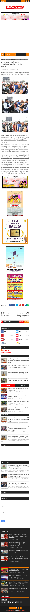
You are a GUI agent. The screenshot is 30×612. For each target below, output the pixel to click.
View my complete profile (6, 352)
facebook (21, 321)
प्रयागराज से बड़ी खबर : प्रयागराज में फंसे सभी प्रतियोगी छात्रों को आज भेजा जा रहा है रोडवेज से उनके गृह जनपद (18, 536)
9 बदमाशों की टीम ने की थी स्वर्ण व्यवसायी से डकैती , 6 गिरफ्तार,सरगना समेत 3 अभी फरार (17, 484)
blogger (27, 321)
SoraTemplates (11, 610)
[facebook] (22, 1)
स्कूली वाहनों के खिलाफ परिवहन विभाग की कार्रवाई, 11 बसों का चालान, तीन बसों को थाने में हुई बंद (18, 402)
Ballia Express (5, 350)
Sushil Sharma (22, 610)
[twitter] (24, 1)
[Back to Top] (21, 608)
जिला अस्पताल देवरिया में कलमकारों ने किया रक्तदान (18, 550)
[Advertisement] (15, 37)
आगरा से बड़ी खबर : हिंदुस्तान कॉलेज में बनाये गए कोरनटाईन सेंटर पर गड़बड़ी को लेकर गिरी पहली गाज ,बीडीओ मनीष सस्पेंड (18, 558)
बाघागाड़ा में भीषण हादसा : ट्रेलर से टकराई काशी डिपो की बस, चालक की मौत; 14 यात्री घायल (18, 475)
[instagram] (26, 1)
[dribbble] (14, 608)
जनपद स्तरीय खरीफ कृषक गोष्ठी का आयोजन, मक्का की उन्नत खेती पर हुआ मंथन (18, 389)
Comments (22, 385)
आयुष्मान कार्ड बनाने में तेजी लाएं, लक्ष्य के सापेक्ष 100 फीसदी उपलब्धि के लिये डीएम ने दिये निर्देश (18, 408)
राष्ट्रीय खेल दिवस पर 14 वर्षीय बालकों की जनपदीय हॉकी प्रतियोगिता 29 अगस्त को (18, 395)
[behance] (28, 1)
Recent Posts (8, 385)
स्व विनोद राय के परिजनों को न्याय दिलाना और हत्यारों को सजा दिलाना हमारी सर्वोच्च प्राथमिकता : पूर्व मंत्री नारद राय (18, 373)
